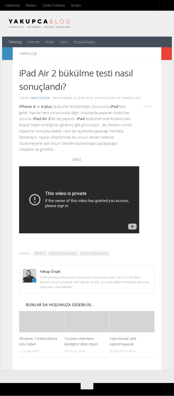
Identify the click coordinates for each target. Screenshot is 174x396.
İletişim (76, 5)
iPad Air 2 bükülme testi (63, 253)
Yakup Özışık (40, 98)
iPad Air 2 (40, 253)
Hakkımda (12, 5)
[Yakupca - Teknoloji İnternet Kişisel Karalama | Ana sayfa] (39, 23)
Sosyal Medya (84, 42)
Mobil (49, 42)
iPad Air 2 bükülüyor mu (94, 253)
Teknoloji (15, 42)
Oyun (64, 42)
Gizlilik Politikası (53, 5)
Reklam (31, 5)
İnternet (33, 42)
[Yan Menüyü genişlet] (7, 53)
